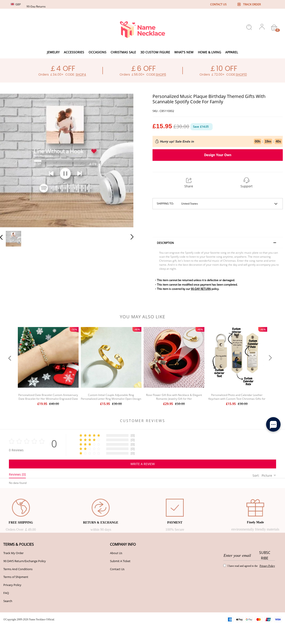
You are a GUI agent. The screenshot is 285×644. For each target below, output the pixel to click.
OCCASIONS (97, 52)
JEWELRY (53, 52)
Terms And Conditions (18, 569)
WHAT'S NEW (183, 52)
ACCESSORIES (74, 52)
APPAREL (231, 52)
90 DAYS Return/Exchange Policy (24, 561)
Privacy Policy (12, 585)
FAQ (6, 593)
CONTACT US (218, 4)
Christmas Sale (123, 52)
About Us (116, 553)
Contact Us (117, 569)
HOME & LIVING (209, 52)
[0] (274, 27)
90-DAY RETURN (201, 289)
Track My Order (13, 553)
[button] (10, 160)
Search (7, 601)
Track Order (252, 4)
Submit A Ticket (120, 561)
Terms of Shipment (15, 577)
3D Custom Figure (155, 52)
